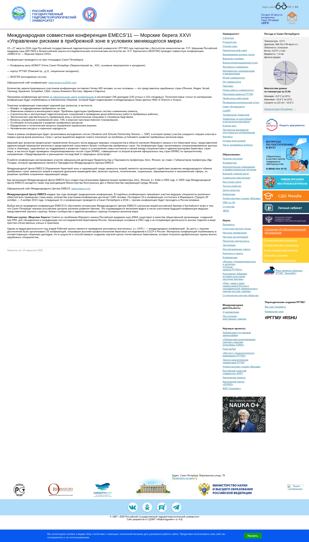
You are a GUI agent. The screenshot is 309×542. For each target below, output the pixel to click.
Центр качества (231, 190)
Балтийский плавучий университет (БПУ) (234, 372)
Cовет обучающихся (234, 106)
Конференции (230, 257)
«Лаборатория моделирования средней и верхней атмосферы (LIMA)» (239, 342)
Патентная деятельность (236, 241)
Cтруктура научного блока (237, 228)
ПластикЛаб (229, 349)
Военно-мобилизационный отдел (240, 62)
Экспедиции (229, 245)
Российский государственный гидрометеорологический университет (162, 516)
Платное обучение (232, 158)
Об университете (232, 82)
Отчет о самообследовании (280, 260)
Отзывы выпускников (234, 140)
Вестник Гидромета (275, 307)
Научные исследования (235, 237)
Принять (252, 535)
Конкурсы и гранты (233, 253)
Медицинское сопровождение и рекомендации (239, 72)
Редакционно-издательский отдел (241, 102)
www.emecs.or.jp (80, 188)
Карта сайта (268, 7)
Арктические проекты (234, 377)
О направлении (231, 312)
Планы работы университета (238, 90)
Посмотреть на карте (183, 478)
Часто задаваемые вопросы (238, 145)
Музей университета (234, 77)
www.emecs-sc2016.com (62, 82)
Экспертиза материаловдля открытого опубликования (239, 131)
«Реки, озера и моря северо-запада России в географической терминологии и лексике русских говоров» (240, 287)
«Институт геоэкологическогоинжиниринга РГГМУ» (238, 354)
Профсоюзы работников (236, 98)
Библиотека (229, 194)
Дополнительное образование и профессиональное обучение (239, 168)
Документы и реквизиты (235, 67)
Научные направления (235, 232)
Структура (228, 38)
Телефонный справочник (236, 114)
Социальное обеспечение (236, 177)
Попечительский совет (235, 50)
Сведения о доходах (276, 255)
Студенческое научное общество (241, 295)
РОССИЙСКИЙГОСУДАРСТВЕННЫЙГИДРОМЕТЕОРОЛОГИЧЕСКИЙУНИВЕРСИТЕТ (54, 15)
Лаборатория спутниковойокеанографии (237, 334)
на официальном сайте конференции (72, 96)
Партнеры (228, 86)
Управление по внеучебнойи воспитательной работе (237, 120)
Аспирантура (230, 162)
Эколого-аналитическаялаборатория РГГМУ (235, 361)
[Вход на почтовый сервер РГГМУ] (292, 16)
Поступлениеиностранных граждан (234, 317)
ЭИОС (226, 210)
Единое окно (229, 125)
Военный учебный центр (236, 173)
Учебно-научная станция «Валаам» (242, 198)
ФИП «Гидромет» (232, 388)
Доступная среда (232, 182)
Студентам (228, 206)
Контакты (228, 136)
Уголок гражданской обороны (281, 250)
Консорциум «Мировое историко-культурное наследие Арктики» (235, 276)
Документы (229, 224)
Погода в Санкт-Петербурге (278, 109)
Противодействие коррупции (280, 240)
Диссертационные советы (236, 249)
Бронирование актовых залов (238, 54)
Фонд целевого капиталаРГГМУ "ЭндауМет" (289, 272)
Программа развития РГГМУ (238, 94)
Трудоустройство (232, 186)
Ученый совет (230, 46)
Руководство (230, 42)
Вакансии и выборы (233, 58)
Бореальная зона (274, 311)
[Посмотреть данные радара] (285, 84)
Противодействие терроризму (281, 245)
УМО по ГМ (229, 202)
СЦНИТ (227, 110)
